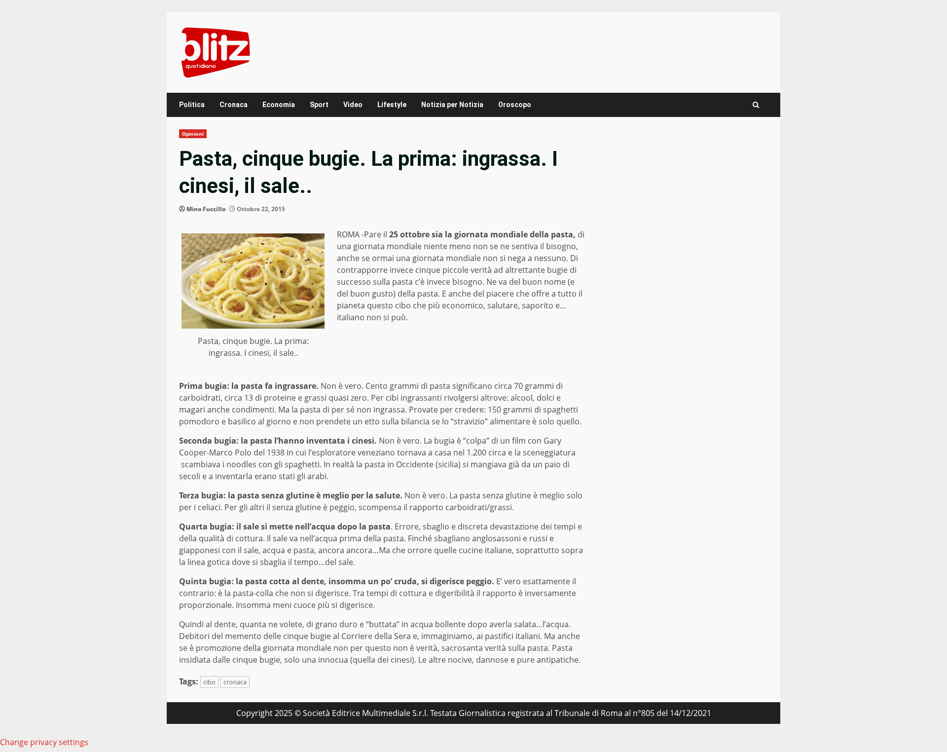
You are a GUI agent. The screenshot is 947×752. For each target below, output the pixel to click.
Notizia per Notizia (452, 105)
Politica (192, 105)
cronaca (235, 681)
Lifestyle (391, 105)
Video (353, 105)
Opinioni (193, 133)
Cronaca (233, 105)
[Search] (756, 104)
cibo (209, 681)
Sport (319, 105)
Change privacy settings (44, 742)
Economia (278, 105)
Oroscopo (514, 105)
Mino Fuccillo (205, 209)
